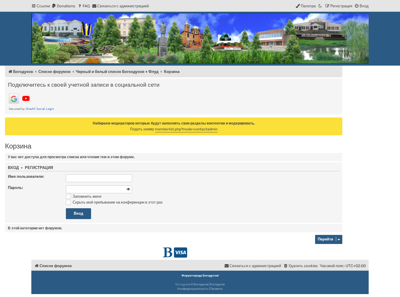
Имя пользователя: (26, 176)
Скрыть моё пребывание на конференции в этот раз (117, 202)
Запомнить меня (86, 196)
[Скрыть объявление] (338, 121)
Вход (13, 168)
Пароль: (15, 187)
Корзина (18, 146)
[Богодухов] (200, 38)
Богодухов (201, 284)
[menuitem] (63, 6)
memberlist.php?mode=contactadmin (186, 129)
